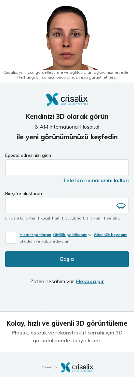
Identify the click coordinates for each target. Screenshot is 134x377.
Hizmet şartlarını (35, 234)
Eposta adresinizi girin (28, 155)
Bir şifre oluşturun (23, 193)
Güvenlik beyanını (110, 234)
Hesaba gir (90, 281)
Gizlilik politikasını (70, 234)
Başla (67, 259)
